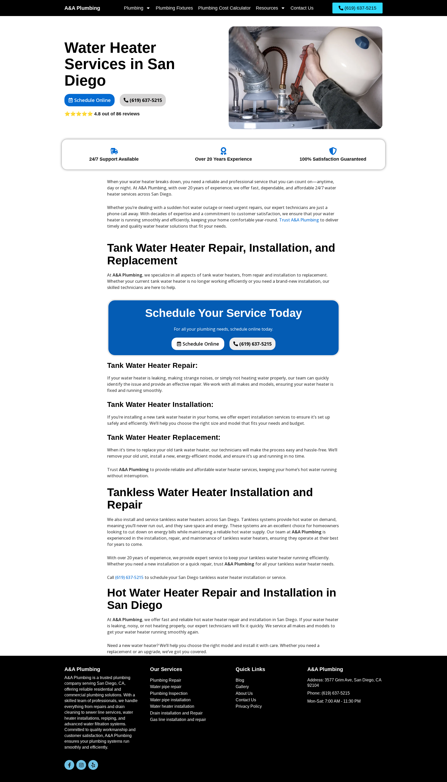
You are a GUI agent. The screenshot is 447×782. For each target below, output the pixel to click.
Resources (267, 8)
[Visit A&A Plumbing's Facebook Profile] (69, 765)
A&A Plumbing (82, 8)
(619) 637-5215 (129, 577)
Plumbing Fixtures (174, 8)
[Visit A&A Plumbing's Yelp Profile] (93, 765)
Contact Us (302, 8)
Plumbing (133, 8)
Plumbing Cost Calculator (224, 8)
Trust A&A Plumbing (299, 220)
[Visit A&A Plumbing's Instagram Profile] (81, 765)
